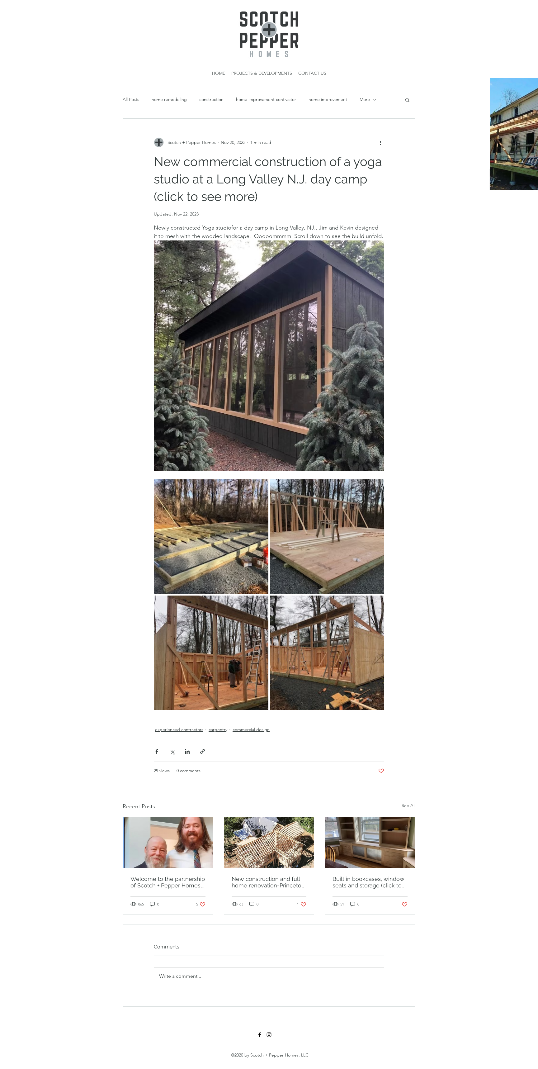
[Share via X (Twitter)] (172, 751)
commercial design (251, 729)
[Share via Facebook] (157, 751)
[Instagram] (269, 1035)
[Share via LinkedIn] (187, 751)
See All (408, 805)
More (365, 99)
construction (211, 99)
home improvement (328, 99)
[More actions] (380, 142)
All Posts (131, 99)
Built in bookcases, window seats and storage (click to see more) (368, 882)
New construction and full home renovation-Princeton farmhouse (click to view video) (268, 882)
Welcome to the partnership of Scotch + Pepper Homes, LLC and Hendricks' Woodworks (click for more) (167, 882)
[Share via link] (202, 751)
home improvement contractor (266, 99)
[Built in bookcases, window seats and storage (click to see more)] (370, 842)
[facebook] (260, 1035)
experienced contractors (179, 729)
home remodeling (169, 99)
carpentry (218, 729)
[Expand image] (211, 536)
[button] (407, 99)
